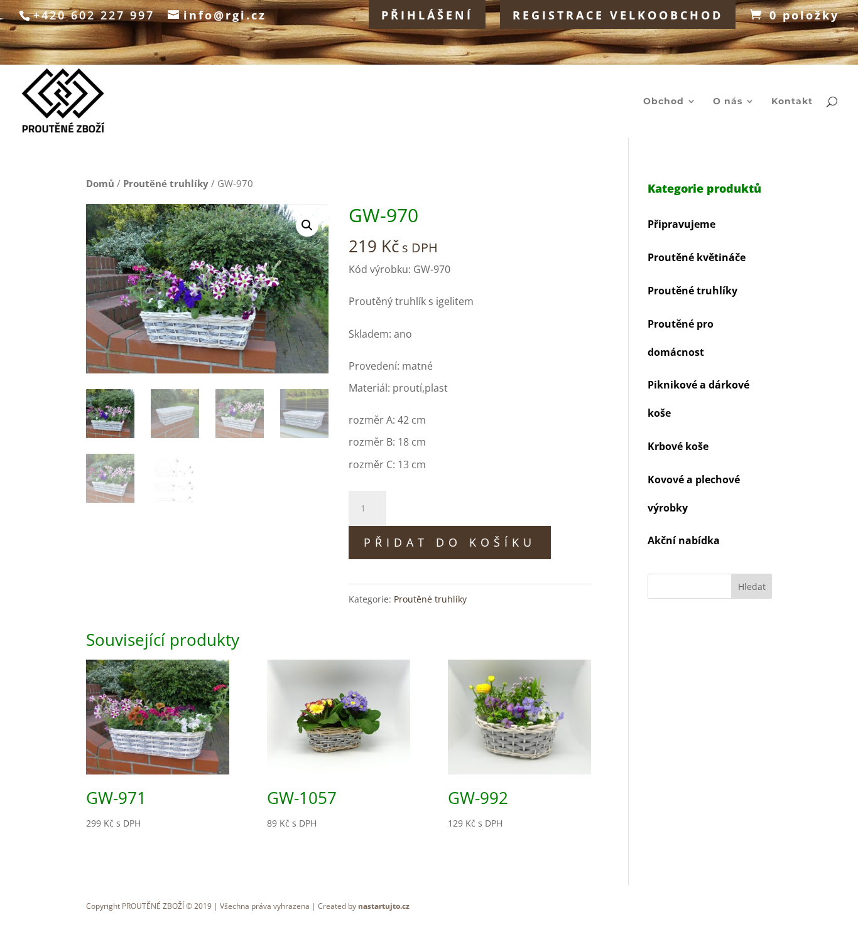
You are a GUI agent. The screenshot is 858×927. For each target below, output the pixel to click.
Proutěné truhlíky (166, 183)
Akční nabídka (684, 540)
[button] (307, 225)
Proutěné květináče (697, 257)
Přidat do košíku (450, 542)
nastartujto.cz (384, 906)
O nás (727, 102)
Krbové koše (678, 446)
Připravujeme (681, 224)
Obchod (663, 102)
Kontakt (792, 102)
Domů (100, 183)
